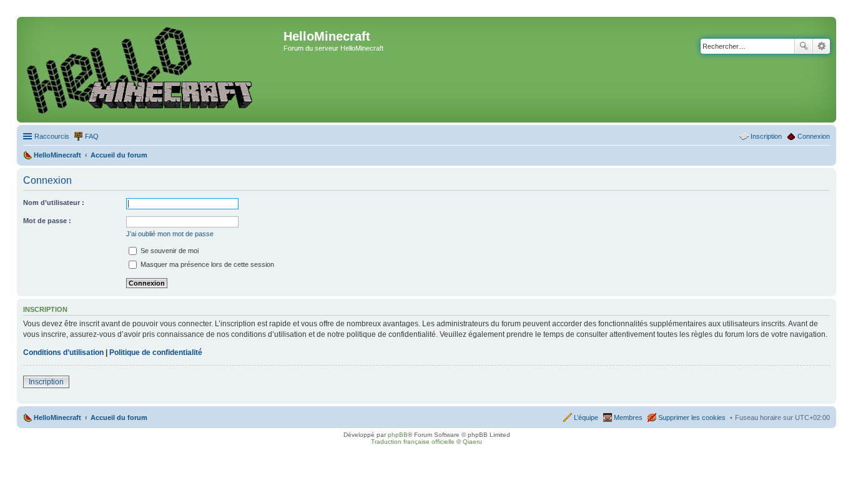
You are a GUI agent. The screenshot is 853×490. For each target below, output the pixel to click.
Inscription (46, 382)
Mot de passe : (47, 220)
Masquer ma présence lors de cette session (206, 264)
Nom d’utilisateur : (53, 202)
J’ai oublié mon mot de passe (170, 234)
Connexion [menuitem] (813, 136)
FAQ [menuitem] (92, 136)
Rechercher (803, 46)
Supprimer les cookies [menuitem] (692, 417)
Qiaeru (472, 441)
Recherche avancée (821, 46)
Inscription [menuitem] (766, 136)
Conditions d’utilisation (63, 352)
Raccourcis (51, 136)
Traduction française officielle (413, 441)
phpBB (398, 434)
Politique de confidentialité (155, 352)
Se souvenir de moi (169, 250)
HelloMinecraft (57, 417)
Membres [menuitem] (628, 417)
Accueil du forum (119, 417)
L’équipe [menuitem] (586, 417)
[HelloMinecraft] (152, 69)
